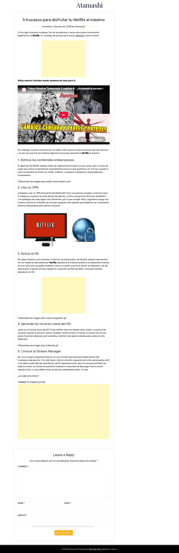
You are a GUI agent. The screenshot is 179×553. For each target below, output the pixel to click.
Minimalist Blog (95, 549)
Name (21, 503)
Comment (23, 466)
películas (80, 35)
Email (68, 503)
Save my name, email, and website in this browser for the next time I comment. (64, 526)
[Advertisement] (64, 58)
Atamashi (89, 5)
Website (22, 515)
